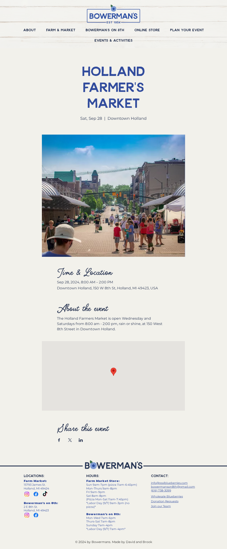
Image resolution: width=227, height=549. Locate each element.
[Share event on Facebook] (59, 440)
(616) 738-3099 (161, 490)
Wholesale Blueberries (167, 496)
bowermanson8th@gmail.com (173, 486)
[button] (29, 29)
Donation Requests (164, 501)
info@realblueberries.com (169, 483)
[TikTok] (45, 494)
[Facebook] (36, 494)
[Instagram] (27, 494)
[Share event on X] (70, 440)
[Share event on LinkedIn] (81, 440)
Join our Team (161, 506)
